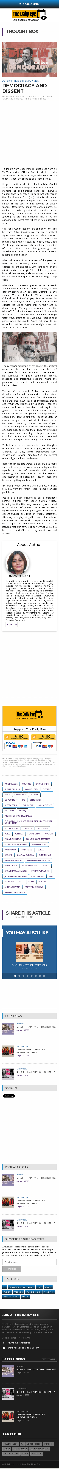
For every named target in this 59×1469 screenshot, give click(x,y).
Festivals (20, 1023)
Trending (18, 1292)
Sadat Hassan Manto (16, 871)
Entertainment (20, 1449)
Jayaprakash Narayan (16, 876)
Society (25, 1454)
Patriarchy (10, 849)
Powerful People (23, 1046)
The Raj (22, 810)
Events (48, 1287)
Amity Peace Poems (34, 887)
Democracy (35, 800)
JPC (23, 800)
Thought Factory (11, 1454)
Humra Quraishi (12, 789)
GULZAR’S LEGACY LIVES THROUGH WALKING (36, 1026)
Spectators (11, 805)
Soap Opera (27, 805)
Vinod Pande (11, 784)
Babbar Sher (20, 794)
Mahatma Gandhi (13, 860)
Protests (9, 810)
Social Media (34, 833)
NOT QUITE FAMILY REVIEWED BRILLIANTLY (36, 1072)
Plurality (42, 849)
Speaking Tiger (39, 844)
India (7, 794)
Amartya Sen (37, 876)
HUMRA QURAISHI (15, 96)
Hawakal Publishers (15, 892)
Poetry (42, 881)
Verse (7, 833)
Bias (51, 876)
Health (7, 1449)
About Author (29, 544)
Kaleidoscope (22, 1069)
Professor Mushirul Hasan (18, 816)
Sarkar (34, 794)
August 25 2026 (23, 1030)
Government (11, 800)
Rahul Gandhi (42, 784)
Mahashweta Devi (40, 871)
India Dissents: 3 (13, 839)
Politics (19, 833)
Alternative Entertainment (21, 80)
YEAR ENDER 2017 (10, 1444)
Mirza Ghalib (11, 865)
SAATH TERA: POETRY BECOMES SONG (29, 965)
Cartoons (42, 828)
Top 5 (39, 1287)
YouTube (26, 784)
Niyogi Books (11, 828)
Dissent (47, 789)
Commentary (31, 789)
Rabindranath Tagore (38, 860)
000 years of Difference (38, 839)
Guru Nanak (45, 855)
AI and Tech (49, 1292)
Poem (31, 881)
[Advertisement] (29, 135)
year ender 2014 (33, 1444)
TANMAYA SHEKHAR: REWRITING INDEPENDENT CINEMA (31, 1051)
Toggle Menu (31, 4)
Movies (25, 1297)
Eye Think (48, 1444)
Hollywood (37, 1454)
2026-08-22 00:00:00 (29, 968)
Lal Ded (45, 865)
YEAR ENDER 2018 (33, 1292)
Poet (21, 881)
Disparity (9, 881)
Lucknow (27, 828)
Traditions (26, 849)
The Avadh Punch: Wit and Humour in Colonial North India (28, 822)
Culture (49, 833)
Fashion (7, 1292)
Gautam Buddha (25, 855)
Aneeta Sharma (12, 887)
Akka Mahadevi (29, 865)
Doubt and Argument (16, 844)
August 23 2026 (23, 1055)
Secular (8, 855)
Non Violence (45, 805)
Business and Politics (39, 1449)
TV (5, 1287)
